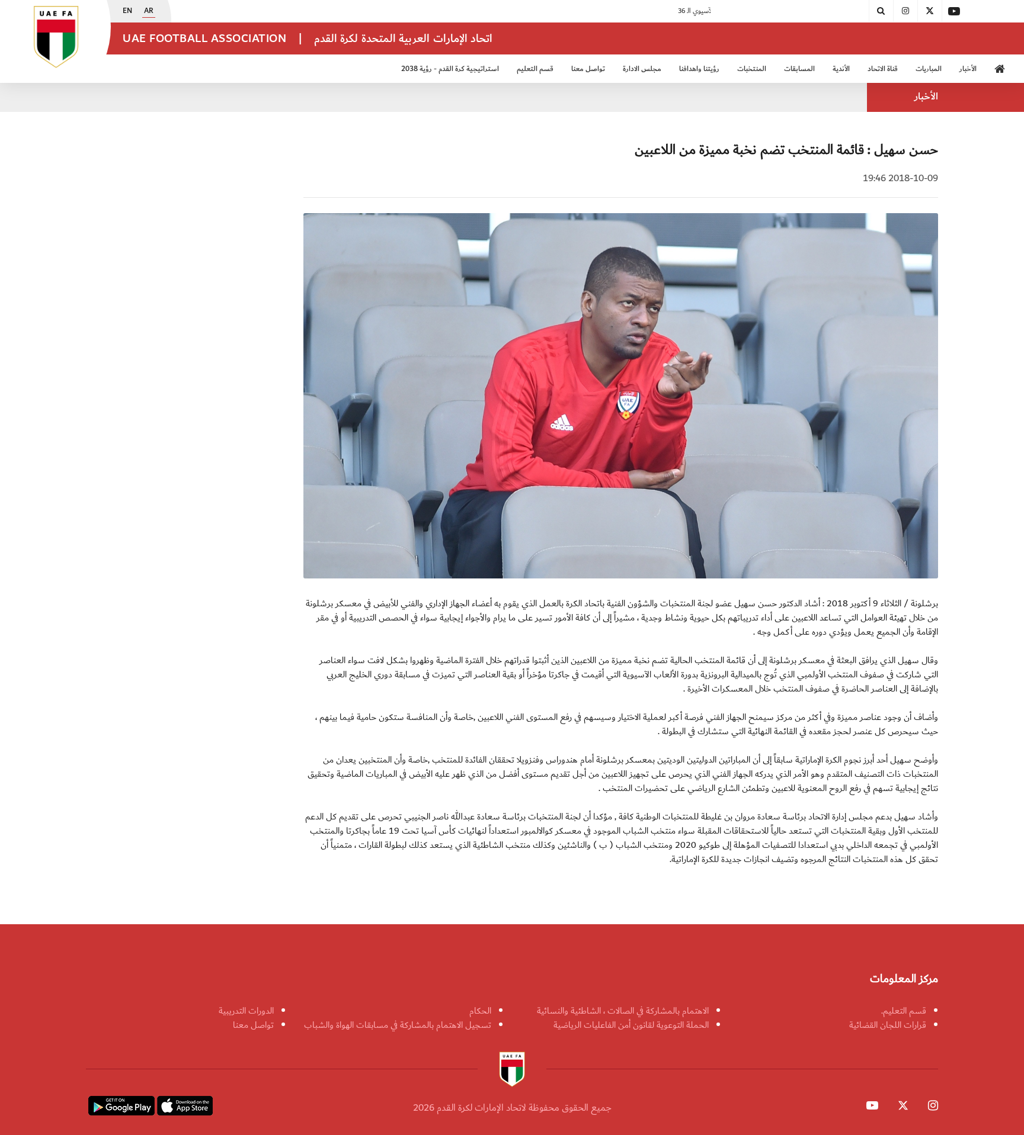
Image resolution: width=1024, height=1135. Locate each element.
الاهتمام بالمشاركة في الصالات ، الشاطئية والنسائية (623, 1010)
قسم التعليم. (903, 1010)
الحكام (480, 1010)
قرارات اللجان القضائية (887, 1025)
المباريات (929, 69)
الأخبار (968, 69)
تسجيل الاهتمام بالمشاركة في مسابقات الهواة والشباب (397, 1025)
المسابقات (799, 69)
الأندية (841, 69)
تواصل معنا (253, 1025)
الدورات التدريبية (246, 1010)
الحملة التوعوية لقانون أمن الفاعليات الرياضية (631, 1025)
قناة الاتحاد (883, 69)
